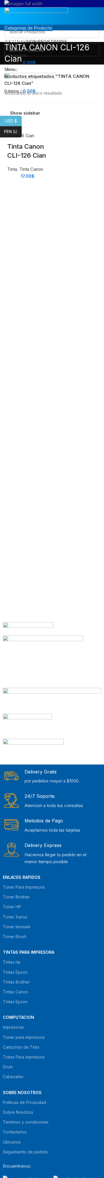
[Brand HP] (43, 661)
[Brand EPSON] (52, 700)
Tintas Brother (16, 981)
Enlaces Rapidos (21, 877)
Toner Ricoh (14, 936)
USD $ (13, 120)
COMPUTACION (18, 1017)
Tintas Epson (15, 972)
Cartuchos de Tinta (21, 1047)
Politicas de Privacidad (24, 1102)
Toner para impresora (23, 1037)
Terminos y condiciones (26, 1122)
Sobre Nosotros (22, 1092)
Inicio (9, 69)
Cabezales (13, 1076)
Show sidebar (25, 113)
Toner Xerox (15, 916)
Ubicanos (12, 1142)
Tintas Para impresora (23, 1056)
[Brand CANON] (27, 725)
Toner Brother (16, 896)
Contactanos (15, 1131)
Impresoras (13, 1027)
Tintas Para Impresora (28, 952)
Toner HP (12, 906)
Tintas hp (12, 962)
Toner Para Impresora (23, 887)
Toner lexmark (17, 926)
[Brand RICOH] (28, 628)
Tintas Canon (15, 991)
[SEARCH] (92, 31)
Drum (8, 1066)
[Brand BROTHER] (33, 749)
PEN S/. (13, 131)
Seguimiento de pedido (25, 1151)
